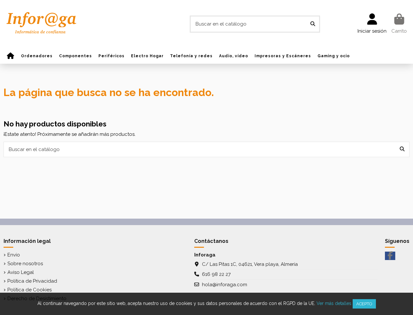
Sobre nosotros (25, 263)
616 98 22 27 (216, 274)
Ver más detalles (334, 303)
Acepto (364, 303)
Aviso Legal (20, 272)
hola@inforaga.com (224, 285)
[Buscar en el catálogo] (313, 24)
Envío (13, 255)
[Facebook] (390, 256)
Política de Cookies (29, 290)
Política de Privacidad (32, 281)
